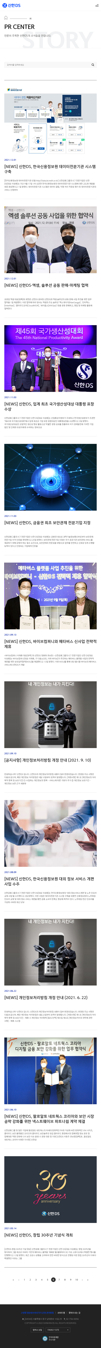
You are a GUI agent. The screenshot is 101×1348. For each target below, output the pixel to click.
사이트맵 (61, 1312)
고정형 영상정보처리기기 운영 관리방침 (37, 1312)
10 (76, 1279)
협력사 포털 (37, 1330)
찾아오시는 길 (74, 1312)
